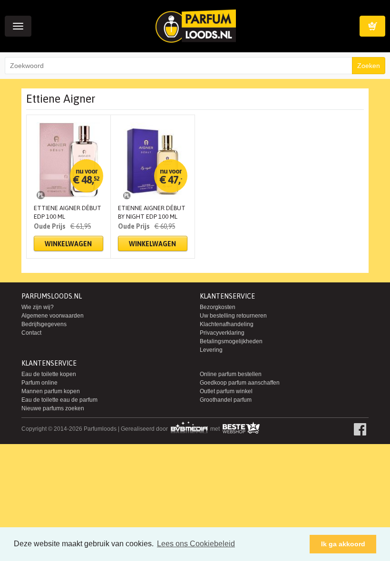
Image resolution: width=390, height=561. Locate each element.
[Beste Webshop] (241, 429)
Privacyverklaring (222, 332)
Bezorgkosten (217, 307)
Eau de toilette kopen (48, 374)
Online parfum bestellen (231, 374)
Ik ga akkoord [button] (343, 544)
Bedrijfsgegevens (44, 324)
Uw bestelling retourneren (233, 315)
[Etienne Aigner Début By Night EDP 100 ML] (153, 160)
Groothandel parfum (226, 400)
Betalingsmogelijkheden (231, 341)
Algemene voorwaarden (52, 315)
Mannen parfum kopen (50, 391)
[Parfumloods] (196, 25)
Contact (31, 332)
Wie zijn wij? (37, 307)
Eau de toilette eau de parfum (59, 400)
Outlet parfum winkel (226, 391)
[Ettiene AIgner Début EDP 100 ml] (68, 160)
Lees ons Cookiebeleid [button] (196, 544)
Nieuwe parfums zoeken (52, 408)
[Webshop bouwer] (189, 429)
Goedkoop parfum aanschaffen (240, 382)
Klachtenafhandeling (227, 324)
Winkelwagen (372, 26)
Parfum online (39, 382)
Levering (211, 350)
